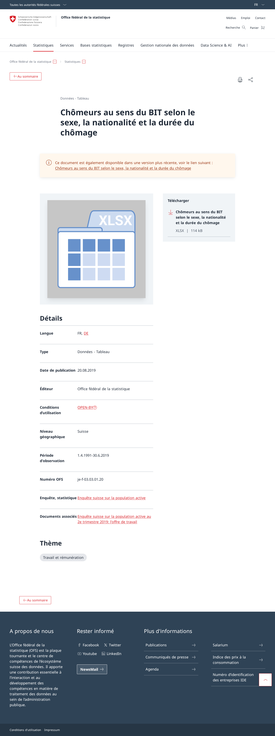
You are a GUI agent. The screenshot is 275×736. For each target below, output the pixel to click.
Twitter (115, 644)
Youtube (90, 653)
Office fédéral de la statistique (85, 17)
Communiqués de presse (167, 657)
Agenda (152, 669)
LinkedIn (114, 653)
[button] (18, 45)
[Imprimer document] (240, 79)
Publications (156, 644)
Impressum (52, 730)
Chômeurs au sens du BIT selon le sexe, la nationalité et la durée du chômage (123, 168)
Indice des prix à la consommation (229, 660)
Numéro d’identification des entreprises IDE (233, 677)
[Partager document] (250, 80)
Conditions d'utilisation (25, 730)
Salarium (220, 644)
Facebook (91, 644)
